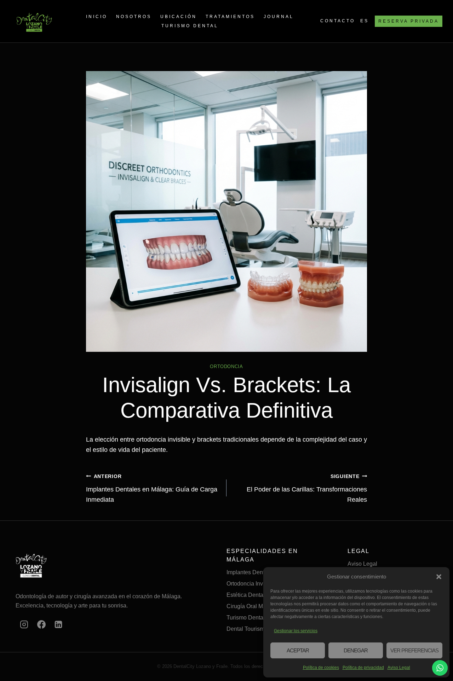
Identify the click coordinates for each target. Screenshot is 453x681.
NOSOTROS (133, 16)
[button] (438, 576)
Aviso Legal (399, 667)
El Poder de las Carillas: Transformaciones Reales (307, 488)
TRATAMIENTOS (230, 16)
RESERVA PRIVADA (408, 21)
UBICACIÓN (178, 16)
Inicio (96, 16)
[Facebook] (41, 624)
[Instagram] (24, 624)
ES (364, 20)
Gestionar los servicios (295, 630)
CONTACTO (337, 20)
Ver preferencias (414, 650)
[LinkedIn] (58, 624)
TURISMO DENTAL (189, 25)
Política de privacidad (363, 667)
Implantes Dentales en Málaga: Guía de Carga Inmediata (151, 488)
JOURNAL (279, 16)
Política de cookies (321, 667)
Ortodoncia (226, 366)
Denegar (356, 650)
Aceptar (298, 650)
